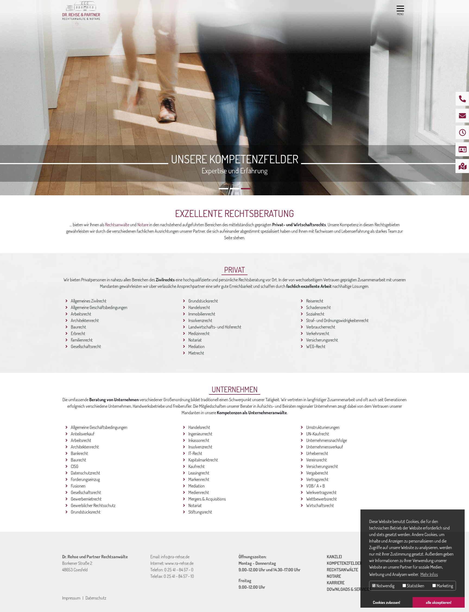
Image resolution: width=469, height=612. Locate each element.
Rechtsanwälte (117, 224)
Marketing (444, 585)
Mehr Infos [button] (429, 574)
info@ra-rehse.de (175, 556)
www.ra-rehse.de (179, 563)
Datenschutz (95, 598)
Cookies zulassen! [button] (386, 602)
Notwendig (385, 585)
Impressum (71, 598)
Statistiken (415, 585)
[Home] (81, 11)
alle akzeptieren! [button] (438, 602)
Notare (142, 224)
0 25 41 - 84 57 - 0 (179, 569)
